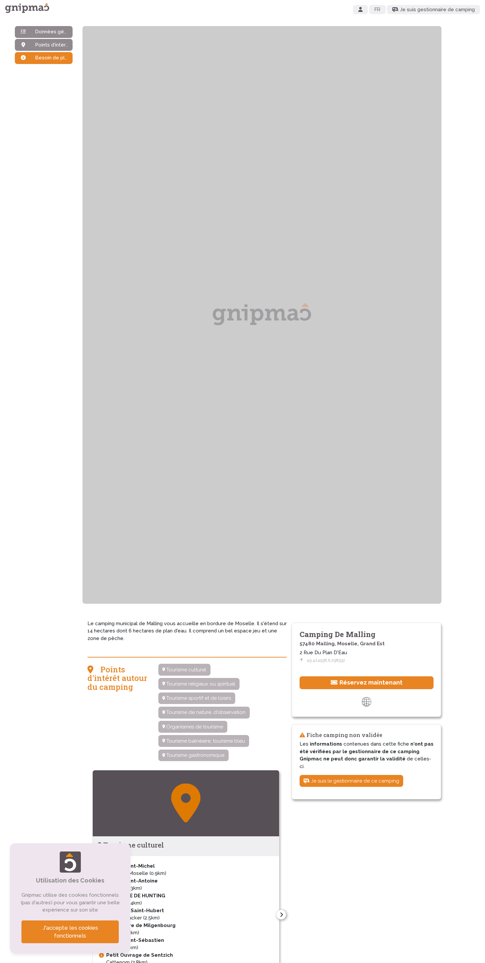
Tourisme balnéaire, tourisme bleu (205, 741)
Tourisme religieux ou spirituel (200, 684)
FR (377, 10)
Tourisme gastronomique (194, 755)
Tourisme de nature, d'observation (205, 712)
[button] (281, 914)
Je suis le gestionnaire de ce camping (354, 781)
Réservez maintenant (370, 682)
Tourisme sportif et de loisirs (198, 698)
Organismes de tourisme (194, 727)
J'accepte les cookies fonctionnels (70, 931)
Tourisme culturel (185, 670)
